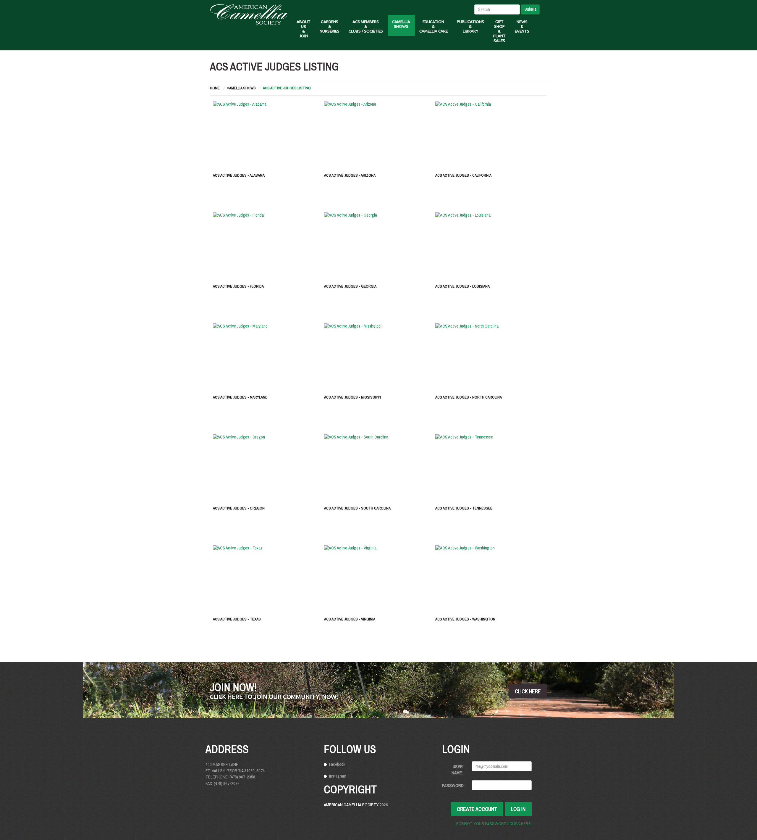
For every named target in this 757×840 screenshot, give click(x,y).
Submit (530, 9)
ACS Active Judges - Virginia (349, 619)
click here (528, 691)
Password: (453, 785)
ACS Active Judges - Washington (465, 619)
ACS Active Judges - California (463, 175)
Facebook (337, 764)
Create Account (477, 809)
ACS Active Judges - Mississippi (352, 397)
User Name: (457, 769)
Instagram (337, 776)
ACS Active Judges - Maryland (240, 397)
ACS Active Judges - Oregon (239, 508)
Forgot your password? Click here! (494, 823)
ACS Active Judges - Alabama (239, 175)
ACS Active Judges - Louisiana (462, 286)
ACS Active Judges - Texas (237, 619)
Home (215, 88)
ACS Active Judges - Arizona (350, 175)
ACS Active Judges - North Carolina (468, 397)
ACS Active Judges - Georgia (350, 286)
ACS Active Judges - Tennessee (463, 508)
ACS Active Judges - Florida (238, 286)
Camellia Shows (241, 88)
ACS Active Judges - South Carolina (357, 508)
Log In (518, 809)
